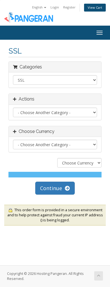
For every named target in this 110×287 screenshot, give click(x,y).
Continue (52, 188)
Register (69, 7)
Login (54, 7)
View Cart (95, 7)
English (37, 7)
